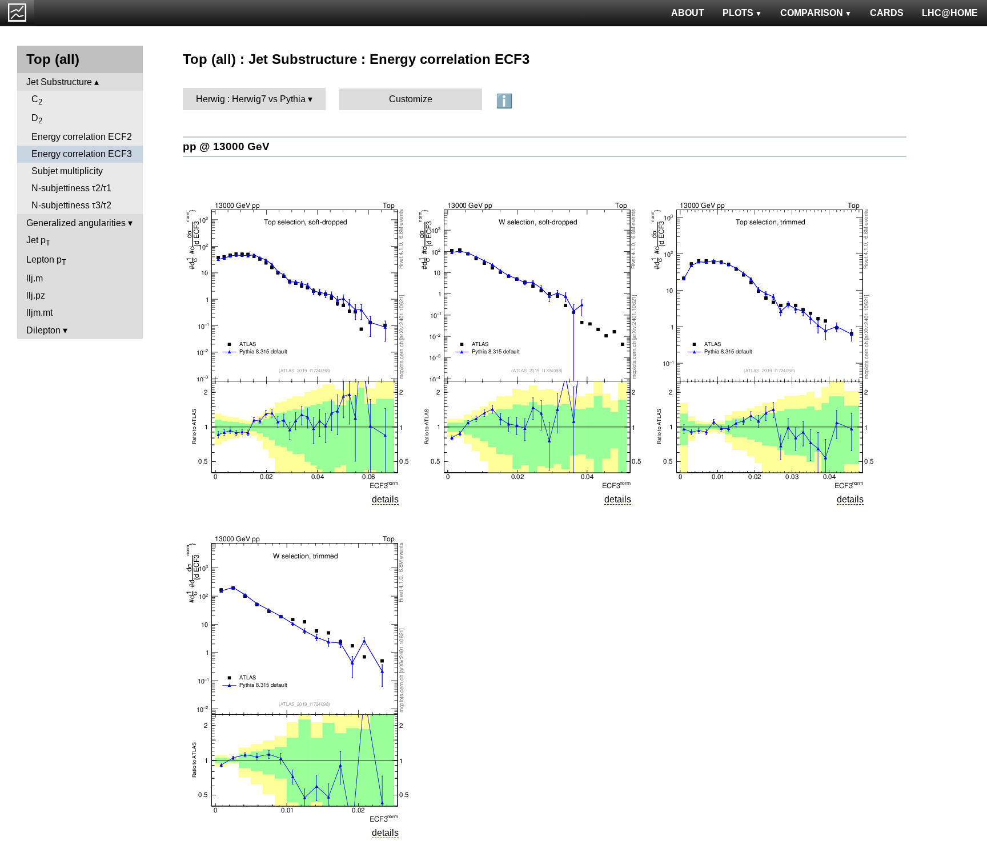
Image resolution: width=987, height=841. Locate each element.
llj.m (34, 278)
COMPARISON (811, 13)
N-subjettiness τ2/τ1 (71, 188)
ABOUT (687, 13)
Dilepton (43, 330)
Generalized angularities (76, 223)
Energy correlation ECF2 (81, 137)
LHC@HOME (950, 13)
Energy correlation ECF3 (81, 154)
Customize (410, 99)
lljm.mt (39, 312)
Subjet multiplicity (67, 171)
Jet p (38, 241)
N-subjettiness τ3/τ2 (71, 205)
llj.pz (35, 295)
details (385, 499)
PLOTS (738, 13)
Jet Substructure (59, 82)
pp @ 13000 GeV (226, 146)
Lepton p (46, 261)
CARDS (887, 13)
